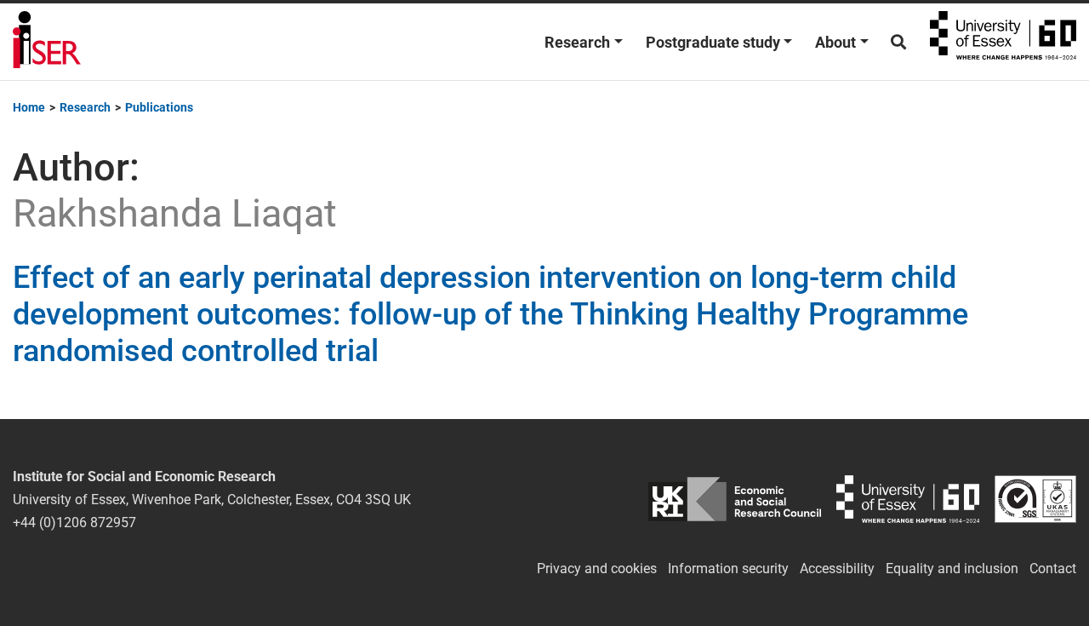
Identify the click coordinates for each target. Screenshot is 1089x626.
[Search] (898, 42)
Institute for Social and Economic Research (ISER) (47, 41)
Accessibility (837, 568)
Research (577, 42)
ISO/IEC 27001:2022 (1035, 499)
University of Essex (1003, 41)
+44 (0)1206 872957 (74, 522)
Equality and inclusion (952, 568)
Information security (728, 568)
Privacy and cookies (597, 568)
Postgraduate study (713, 42)
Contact (1052, 568)
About (835, 42)
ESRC (735, 499)
